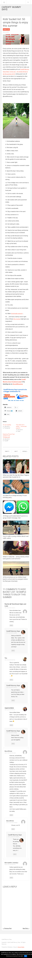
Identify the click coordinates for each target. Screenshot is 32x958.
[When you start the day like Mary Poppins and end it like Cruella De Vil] (16, 466)
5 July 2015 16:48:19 (12, 687)
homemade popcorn (17, 313)
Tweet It (7, 451)
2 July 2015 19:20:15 (10, 607)
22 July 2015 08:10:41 (11, 864)
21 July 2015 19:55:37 (14, 836)
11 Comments (10, 589)
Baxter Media (21, 947)
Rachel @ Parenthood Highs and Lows (15, 605)
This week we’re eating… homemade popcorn (21, 426)
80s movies (16, 319)
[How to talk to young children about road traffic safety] (16, 528)
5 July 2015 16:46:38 (12, 732)
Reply (11, 625)
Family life (6, 29)
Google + (24, 451)
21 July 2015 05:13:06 (11, 753)
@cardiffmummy (18, 384)
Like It (16, 451)
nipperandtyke (9, 708)
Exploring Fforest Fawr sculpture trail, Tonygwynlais (9, 435)
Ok (25, 956)
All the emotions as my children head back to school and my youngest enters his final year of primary (15, 579)
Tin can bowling (7, 425)
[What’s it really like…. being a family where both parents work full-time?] (16, 548)
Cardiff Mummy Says (11, 8)
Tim (6, 658)
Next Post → (26, 928)
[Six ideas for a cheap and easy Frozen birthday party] (16, 487)
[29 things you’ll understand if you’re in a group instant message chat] (16, 507)
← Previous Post (7, 928)
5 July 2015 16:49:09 (12, 633)
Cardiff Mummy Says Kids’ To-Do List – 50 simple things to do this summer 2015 (16, 71)
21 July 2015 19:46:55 (12, 822)
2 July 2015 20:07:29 (10, 660)
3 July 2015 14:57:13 (10, 709)
